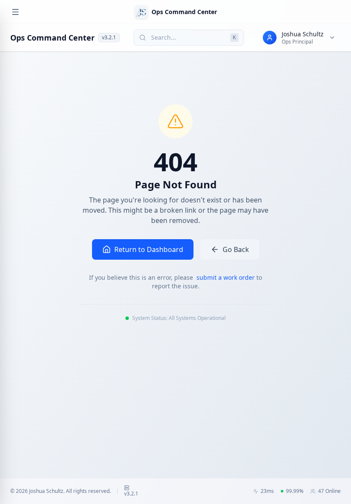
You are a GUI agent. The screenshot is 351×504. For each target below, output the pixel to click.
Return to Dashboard (148, 249)
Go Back (236, 249)
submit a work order (226, 277)
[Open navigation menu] (15, 12)
